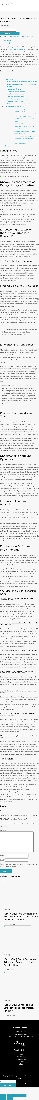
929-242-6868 (21, 1032)
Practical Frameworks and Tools (17, 96)
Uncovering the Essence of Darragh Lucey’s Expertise (23, 81)
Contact (21, 1061)
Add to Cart (10, 33)
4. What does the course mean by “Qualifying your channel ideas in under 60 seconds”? (24, 126)
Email (2, 860)
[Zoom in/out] (3, 1095)
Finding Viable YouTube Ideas (17, 91)
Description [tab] (7, 40)
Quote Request (21, 1059)
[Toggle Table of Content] (1, 75)
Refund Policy (21, 1057)
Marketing (16, 36)
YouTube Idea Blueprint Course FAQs (15, 106)
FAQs (21, 1054)
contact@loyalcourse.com (21, 1034)
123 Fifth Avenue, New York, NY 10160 (21, 1037)
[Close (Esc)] (23, 1095)
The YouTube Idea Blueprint (18, 49)
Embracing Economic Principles (17, 101)
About (21, 1064)
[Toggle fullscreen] (10, 1095)
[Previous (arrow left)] (3, 1098)
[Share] (16, 1095)
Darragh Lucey (28, 36)
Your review (4, 830)
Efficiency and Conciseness (16, 94)
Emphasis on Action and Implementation (20, 104)
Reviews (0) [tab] (7, 43)
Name (2, 855)
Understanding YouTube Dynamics (18, 99)
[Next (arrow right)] (10, 1098)
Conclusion (8, 146)
